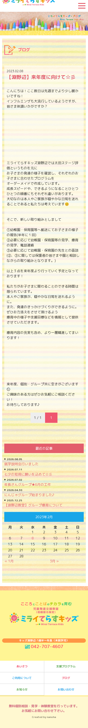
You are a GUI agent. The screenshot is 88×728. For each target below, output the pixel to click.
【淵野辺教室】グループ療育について (33, 505)
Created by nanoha (44, 717)
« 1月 (9, 561)
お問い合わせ (66, 689)
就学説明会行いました (21, 464)
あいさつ (22, 666)
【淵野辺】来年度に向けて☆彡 (41, 77)
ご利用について (22, 678)
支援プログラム (66, 666)
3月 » (54, 561)
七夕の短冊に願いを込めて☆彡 (28, 474)
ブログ (66, 678)
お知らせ (22, 689)
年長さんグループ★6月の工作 (27, 484)
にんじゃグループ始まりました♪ (29, 494)
